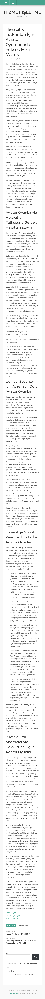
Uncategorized (23, 926)
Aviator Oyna (11, 913)
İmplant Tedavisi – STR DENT (18, 934)
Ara (7, 953)
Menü (12, 3)
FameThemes (13, 993)
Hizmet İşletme (22, 12)
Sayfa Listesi (10, 971)
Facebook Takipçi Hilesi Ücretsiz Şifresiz (21, 964)
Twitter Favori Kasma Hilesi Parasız (20, 974)
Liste (7, 967)
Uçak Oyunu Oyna (13, 918)
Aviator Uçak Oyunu (13, 915)
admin (8, 59)
